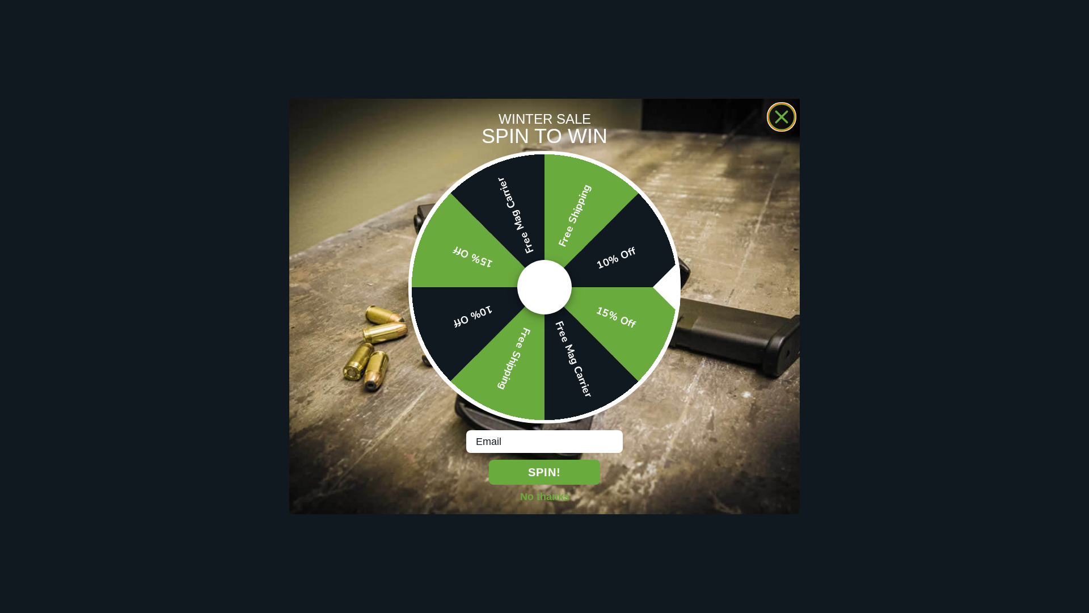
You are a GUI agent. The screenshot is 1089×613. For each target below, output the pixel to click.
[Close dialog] (781, 117)
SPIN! (544, 472)
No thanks (544, 496)
